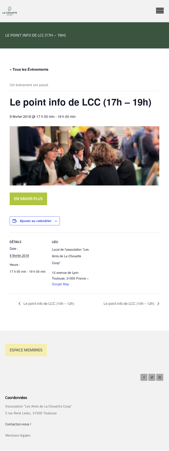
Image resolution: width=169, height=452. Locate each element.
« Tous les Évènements (29, 69)
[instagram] (159, 377)
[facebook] (143, 377)
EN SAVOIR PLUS (28, 199)
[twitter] (151, 377)
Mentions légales (18, 435)
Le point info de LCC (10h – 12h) (48, 303)
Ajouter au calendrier (35, 221)
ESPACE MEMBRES (26, 350)
